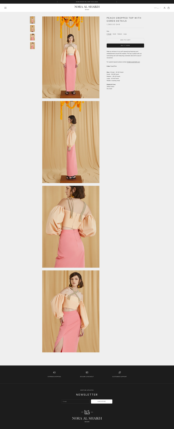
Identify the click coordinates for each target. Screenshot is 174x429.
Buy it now (125, 45)
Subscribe (102, 401)
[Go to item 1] (32, 20)
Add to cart (125, 40)
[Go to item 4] (32, 45)
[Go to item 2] (32, 28)
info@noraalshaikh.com (133, 62)
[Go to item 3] (32, 37)
